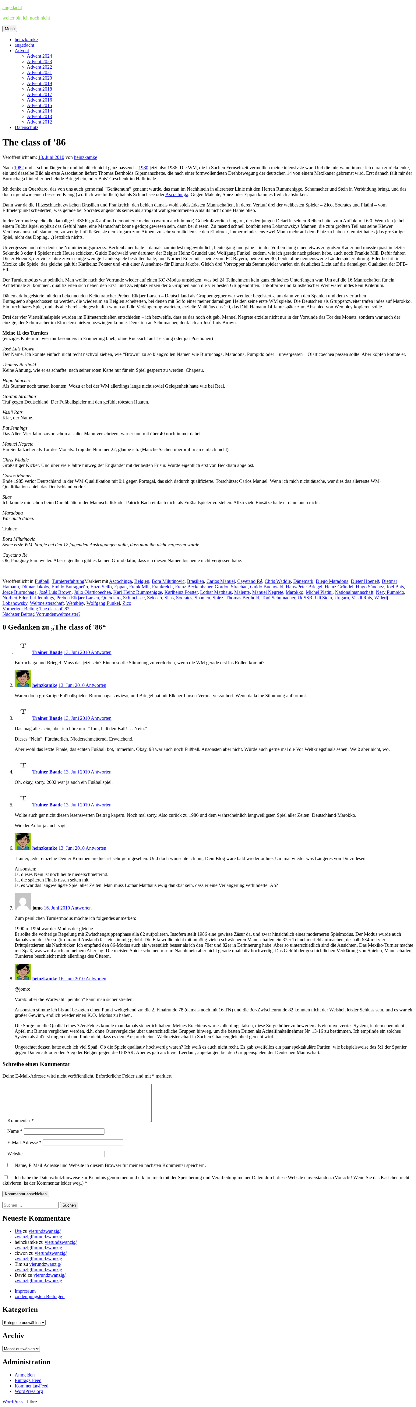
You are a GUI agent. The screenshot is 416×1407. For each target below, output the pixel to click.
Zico (126, 603)
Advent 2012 (39, 121)
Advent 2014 (39, 110)
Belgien (141, 581)
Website (15, 1153)
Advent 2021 (39, 72)
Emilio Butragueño (69, 586)
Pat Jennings (42, 597)
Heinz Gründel (339, 586)
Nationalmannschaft (354, 592)
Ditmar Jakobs (35, 586)
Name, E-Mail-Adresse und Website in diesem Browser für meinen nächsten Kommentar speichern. (110, 1165)
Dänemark (303, 581)
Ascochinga (176, 194)
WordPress (12, 1401)
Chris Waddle (278, 581)
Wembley (75, 603)
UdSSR (305, 597)
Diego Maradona (332, 581)
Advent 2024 (39, 56)
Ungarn (341, 597)
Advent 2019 (39, 83)
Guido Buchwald (266, 586)
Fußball (42, 581)
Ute (18, 1231)
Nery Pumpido (390, 592)
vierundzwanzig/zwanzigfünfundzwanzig (38, 1234)
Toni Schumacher (278, 597)
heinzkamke (26, 39)
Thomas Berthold (242, 597)
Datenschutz (26, 127)
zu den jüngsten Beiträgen (40, 1296)
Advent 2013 (39, 116)
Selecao (154, 597)
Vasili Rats (361, 597)
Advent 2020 (39, 78)
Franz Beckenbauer (193, 586)
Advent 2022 (39, 67)
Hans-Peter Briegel (304, 586)
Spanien (202, 597)
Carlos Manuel (220, 581)
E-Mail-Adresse (24, 1142)
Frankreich (162, 586)
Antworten (101, 652)
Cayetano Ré (249, 581)
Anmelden (25, 1374)
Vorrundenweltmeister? (41, 614)
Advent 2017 (39, 94)
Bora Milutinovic (168, 581)
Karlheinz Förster (181, 592)
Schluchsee (134, 597)
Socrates (184, 597)
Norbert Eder (14, 597)
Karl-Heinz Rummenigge (137, 592)
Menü (10, 29)
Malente (242, 592)
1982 (19, 167)
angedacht (12, 7)
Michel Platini (319, 592)
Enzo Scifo (101, 586)
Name (15, 1131)
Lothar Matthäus (216, 592)
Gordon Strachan (231, 586)
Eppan (120, 586)
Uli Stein (323, 597)
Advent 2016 (39, 99)
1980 (143, 167)
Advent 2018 (39, 89)
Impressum (25, 1291)
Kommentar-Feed (31, 1385)
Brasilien (195, 581)
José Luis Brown (55, 592)
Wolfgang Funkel (103, 603)
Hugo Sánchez (370, 586)
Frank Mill (139, 586)
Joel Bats (395, 586)
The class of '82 (35, 608)
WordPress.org (29, 1391)
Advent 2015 (39, 105)
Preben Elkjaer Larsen (77, 597)
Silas (169, 597)
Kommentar (20, 1120)
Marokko (294, 592)
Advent (22, 50)
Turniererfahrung (68, 581)
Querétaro (111, 597)
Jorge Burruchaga (19, 592)
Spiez (218, 597)
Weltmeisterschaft (47, 603)
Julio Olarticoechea (92, 592)
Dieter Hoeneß (365, 581)
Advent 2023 (39, 61)
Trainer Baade (47, 652)
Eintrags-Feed (28, 1380)
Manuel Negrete (267, 592)
